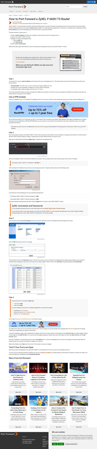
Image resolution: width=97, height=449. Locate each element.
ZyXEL (20, 15)
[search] (48, 2)
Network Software (47, 441)
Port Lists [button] (18, 11)
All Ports (45, 444)
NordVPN (23, 119)
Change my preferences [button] (71, 444)
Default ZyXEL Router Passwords (53, 208)
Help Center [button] (33, 11)
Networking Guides (27, 443)
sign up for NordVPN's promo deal (25, 319)
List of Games (24, 310)
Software (31, 2)
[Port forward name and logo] (7, 1)
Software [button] (25, 11)
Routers (20, 2)
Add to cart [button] (91, 2)
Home (10, 15)
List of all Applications (23, 314)
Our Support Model (27, 441)
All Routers (45, 443)
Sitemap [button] (40, 11)
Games (44, 446)
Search (85, 6)
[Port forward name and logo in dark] (17, 6)
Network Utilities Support (28, 439)
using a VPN (23, 99)
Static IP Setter (28, 85)
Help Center (38, 2)
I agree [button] (54, 444)
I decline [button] (61, 444)
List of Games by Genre (29, 312)
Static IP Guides (39, 89)
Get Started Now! (20, 62)
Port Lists (25, 2)
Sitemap (44, 2)
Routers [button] (11, 11)
